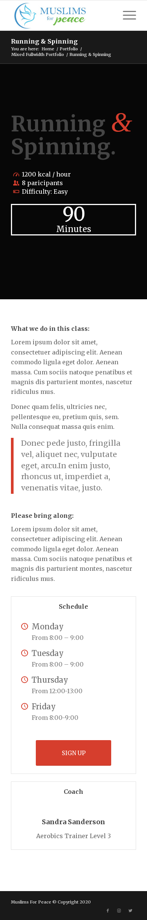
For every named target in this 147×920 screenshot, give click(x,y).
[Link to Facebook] (107, 910)
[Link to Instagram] (119, 910)
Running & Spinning (44, 41)
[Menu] (125, 15)
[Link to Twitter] (130, 910)
